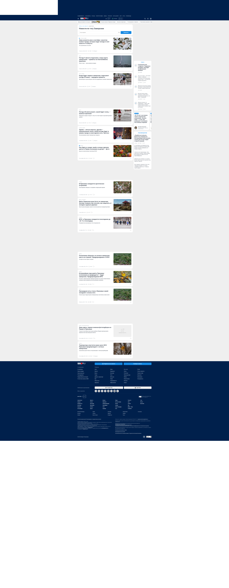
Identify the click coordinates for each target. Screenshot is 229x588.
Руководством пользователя (120, 424)
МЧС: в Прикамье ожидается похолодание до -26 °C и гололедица (94, 220)
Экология (139, 375)
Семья (125, 382)
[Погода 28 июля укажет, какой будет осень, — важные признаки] (122, 115)
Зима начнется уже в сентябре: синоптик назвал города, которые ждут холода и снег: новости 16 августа (94, 41)
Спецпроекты (140, 378)
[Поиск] (145, 18)
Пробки (114, 18)
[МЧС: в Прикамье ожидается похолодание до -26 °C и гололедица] (122, 223)
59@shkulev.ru (90, 427)
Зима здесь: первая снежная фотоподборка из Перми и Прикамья (95, 328)
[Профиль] (150, 18)
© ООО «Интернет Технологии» (83, 436)
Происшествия (127, 375)
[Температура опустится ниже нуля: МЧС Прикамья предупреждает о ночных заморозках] (122, 349)
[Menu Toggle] (78, 18)
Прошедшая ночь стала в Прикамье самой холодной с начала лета (93, 292)
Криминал (112, 371)
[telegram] (96, 391)
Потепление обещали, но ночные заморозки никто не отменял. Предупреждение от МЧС (94, 256)
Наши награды (81, 371)
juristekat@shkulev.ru (104, 428)
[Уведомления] (147, 18)
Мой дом (112, 376)
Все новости (85, 26)
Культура (112, 373)
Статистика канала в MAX (83, 378)
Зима (111, 369)
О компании (80, 369)
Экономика (139, 376)
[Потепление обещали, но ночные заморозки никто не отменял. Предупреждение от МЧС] (122, 259)
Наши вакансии (81, 373)
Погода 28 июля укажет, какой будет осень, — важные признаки (94, 112)
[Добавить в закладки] (130, 51)
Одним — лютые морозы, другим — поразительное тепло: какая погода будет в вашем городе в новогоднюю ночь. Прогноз (94, 131)
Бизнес (96, 371)
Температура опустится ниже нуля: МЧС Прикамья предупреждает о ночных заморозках (93, 346)
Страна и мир (140, 373)
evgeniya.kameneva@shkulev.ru (143, 419)
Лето (111, 375)
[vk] (99, 391)
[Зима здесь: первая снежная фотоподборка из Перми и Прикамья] (122, 331)
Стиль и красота (140, 371)
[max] (108, 391)
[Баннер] (95, 22)
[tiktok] (117, 391)
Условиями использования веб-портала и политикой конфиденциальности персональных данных (132, 425)
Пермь (80, 26)
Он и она (126, 369)
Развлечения (126, 378)
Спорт (138, 369)
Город (96, 375)
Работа (125, 376)
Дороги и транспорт (99, 376)
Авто (96, 369)
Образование (113, 382)
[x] (111, 391)
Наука (111, 378)
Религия (125, 380)
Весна (96, 373)
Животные (97, 380)
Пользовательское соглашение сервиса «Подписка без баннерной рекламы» (128, 433)
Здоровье (97, 382)
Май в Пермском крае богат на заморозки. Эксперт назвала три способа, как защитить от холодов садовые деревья (95, 203)
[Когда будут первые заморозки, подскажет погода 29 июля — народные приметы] (122, 79)
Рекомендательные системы (120, 431)
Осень (125, 371)
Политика (126, 373)
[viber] (105, 391)
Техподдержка (81, 375)
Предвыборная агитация (83, 376)
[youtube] (114, 391)
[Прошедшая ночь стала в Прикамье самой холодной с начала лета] (122, 295)
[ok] (102, 391)
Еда (95, 378)
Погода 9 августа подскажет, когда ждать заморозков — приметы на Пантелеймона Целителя (93, 59)
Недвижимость (113, 380)
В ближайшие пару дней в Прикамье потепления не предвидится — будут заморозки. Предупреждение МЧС (91, 275)
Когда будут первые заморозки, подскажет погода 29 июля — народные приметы (94, 76)
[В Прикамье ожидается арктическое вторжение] (122, 187)
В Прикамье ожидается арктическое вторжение (91, 184)
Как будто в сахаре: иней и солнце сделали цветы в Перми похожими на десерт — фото (94, 148)
